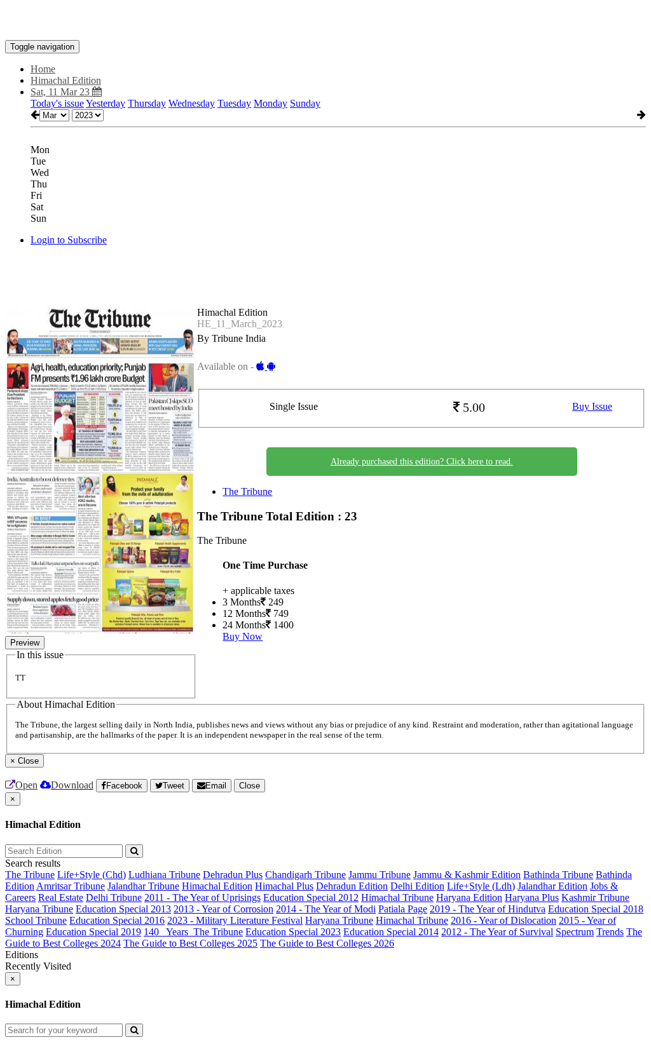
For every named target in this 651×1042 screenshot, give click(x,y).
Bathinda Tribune (558, 874)
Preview (24, 642)
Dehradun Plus (233, 874)
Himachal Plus (284, 886)
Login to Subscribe (69, 239)
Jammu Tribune (379, 874)
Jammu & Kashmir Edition (467, 874)
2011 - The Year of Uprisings (202, 897)
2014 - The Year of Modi (326, 908)
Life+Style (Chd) (91, 874)
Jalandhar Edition (552, 886)
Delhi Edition (417, 886)
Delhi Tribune (114, 897)
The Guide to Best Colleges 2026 (327, 943)
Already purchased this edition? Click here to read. (422, 461)
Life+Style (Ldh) (481, 886)
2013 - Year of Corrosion (223, 908)
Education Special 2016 (117, 920)
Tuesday (234, 103)
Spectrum (575, 931)
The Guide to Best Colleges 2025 (190, 943)
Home (43, 69)
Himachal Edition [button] (66, 80)
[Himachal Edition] (325, 21)
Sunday (305, 103)
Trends (610, 931)
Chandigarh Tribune (305, 874)
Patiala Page (402, 908)
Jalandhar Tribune (143, 886)
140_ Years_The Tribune (193, 931)
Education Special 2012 (311, 897)
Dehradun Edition (352, 886)
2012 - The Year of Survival (497, 931)
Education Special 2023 (293, 931)
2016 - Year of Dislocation (503, 920)
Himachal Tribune (397, 897)
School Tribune (36, 920)
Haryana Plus (532, 897)
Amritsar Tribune (70, 886)
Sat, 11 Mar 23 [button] (61, 91)
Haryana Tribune (39, 908)
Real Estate (60, 897)
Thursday (147, 103)
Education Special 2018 (595, 908)
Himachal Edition (217, 886)
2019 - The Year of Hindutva (487, 908)
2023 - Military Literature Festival (235, 920)
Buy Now (243, 636)
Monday (270, 103)
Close (249, 785)
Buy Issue (592, 406)
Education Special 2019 (93, 931)
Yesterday (105, 103)
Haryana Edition (469, 897)
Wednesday (191, 103)
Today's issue (57, 103)
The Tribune (247, 491)
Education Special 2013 (123, 908)
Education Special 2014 (391, 931)
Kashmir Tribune (595, 897)
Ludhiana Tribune (164, 874)
